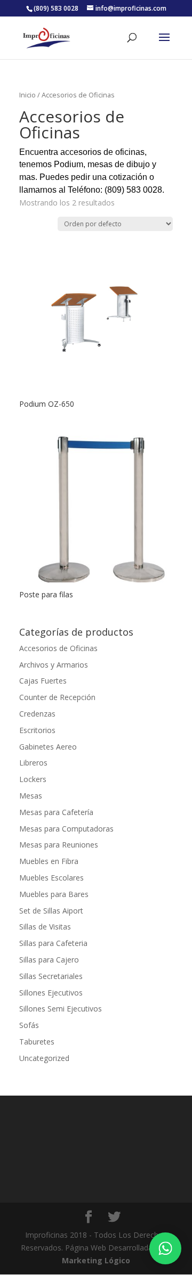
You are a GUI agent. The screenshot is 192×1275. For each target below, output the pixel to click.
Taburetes (36, 1042)
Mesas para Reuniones (58, 845)
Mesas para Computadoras (66, 829)
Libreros (33, 763)
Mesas (30, 796)
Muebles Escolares (51, 878)
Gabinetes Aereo (48, 747)
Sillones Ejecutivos (51, 993)
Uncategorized (44, 1058)
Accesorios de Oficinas (58, 648)
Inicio (27, 95)
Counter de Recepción (57, 697)
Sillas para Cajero (49, 960)
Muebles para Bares (54, 894)
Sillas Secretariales (51, 976)
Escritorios (37, 730)
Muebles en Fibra (48, 861)
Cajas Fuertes (43, 681)
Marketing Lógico (96, 1260)
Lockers (32, 779)
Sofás (29, 1025)
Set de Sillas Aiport (51, 911)
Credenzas (37, 714)
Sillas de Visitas (45, 927)
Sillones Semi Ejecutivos (60, 1008)
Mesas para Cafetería (56, 812)
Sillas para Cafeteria (53, 943)
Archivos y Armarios (53, 665)
